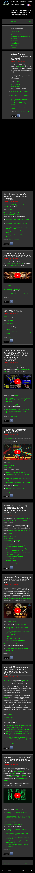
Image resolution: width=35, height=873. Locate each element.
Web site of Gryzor (8, 323)
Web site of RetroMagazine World (12, 213)
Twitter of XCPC (8, 721)
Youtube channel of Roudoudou (12, 540)
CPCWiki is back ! (10, 330)
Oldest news (28, 21)
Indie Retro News (12, 621)
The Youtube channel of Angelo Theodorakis (15, 366)
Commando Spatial (16, 35)
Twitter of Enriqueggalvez (10, 822)
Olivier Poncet (7, 680)
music (24, 111)
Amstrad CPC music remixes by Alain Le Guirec (18, 294)
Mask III (16, 395)
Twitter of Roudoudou (9, 538)
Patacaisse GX (15, 31)
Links (12, 4)
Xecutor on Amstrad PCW (20, 771)
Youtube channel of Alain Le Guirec (14, 263)
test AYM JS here (8, 704)
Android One (14, 45)
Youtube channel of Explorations (12, 289)
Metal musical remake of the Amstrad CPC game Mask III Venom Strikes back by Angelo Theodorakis (18, 400)
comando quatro (15, 43)
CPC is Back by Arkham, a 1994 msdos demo (18, 552)
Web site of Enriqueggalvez (11, 821)
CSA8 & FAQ (23, 1)
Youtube (10, 392)
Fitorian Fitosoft (8, 438)
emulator (12, 743)
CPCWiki (10, 286)
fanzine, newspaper (14, 239)
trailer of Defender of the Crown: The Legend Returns (17, 598)
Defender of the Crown (20, 624)
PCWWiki (12, 773)
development (13, 563)
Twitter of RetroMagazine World (12, 214)
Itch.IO (10, 462)
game (11, 416)
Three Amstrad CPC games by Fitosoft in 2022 (18, 482)
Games (17, 4)
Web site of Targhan (16, 85)
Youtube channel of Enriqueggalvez (13, 824)
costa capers (14, 42)
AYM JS (6, 697)
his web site (20, 66)
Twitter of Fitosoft (8, 467)
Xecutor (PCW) (18, 809)
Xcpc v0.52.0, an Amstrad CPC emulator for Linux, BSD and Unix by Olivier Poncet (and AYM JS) (18, 739)
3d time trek (14, 38)
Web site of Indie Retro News (11, 643)
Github (10, 533)
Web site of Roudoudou (10, 536)
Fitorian (16, 485)
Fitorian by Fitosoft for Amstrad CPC (15, 472)
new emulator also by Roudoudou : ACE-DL (19, 530)
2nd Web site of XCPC (9, 719)
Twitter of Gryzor (8, 325)
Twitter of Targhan (15, 86)
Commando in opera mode (13, 265)
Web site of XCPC (8, 717)
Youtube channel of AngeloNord (12, 405)
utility (28, 111)
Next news (13, 21)
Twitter (17, 81)
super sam (13, 47)
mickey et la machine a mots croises (20, 36)
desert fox (13, 33)
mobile (13, 1)
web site (20, 111)
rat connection (14, 40)
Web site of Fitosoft (9, 465)
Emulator (30, 1)
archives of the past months (24, 870)
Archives (22, 4)
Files (17, 1)
